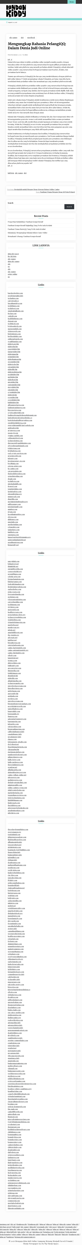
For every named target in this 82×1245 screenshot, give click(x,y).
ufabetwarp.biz (13, 344)
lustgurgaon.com (14, 893)
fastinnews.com (13, 1157)
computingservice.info (16, 974)
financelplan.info (14, 852)
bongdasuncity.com (15, 918)
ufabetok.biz (12, 395)
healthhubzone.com (15, 318)
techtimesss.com (14, 604)
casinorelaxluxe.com (15, 1145)
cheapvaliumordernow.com (18, 1101)
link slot (51, 1234)
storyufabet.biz (13, 387)
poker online (12, 274)
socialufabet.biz (13, 374)
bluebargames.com (15, 582)
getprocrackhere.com (16, 1155)
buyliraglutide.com (15, 336)
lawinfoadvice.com (14, 491)
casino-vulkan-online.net (17, 775)
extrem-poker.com (15, 466)
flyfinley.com (12, 880)
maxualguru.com (14, 916)
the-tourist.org (13, 635)
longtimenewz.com (15, 1170)
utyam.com (12, 512)
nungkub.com (13, 522)
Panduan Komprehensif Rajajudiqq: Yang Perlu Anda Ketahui (30, 225)
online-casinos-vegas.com (17, 788)
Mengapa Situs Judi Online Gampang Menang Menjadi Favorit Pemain (43, 1241)
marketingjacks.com (15, 793)
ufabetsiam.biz (13, 354)
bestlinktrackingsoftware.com (19, 1129)
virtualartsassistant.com (16, 1096)
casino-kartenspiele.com (17, 648)
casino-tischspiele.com (16, 653)
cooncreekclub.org (15, 571)
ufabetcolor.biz (13, 364)
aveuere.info (12, 929)
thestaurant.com (14, 1127)
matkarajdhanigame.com (17, 865)
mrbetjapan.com (14, 691)
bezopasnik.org (13, 714)
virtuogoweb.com (14, 331)
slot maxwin (4, 1229)
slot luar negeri (5, 1227)
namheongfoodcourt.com (17, 754)
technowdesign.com (15, 441)
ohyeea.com (12, 517)
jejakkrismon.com (14, 673)
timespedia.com (13, 671)
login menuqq (59, 1232)
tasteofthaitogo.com (15, 709)
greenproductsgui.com (16, 934)
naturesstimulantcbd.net (17, 540)
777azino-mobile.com (15, 436)
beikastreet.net (13, 564)
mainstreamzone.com (16, 949)
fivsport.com (12, 486)
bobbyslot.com (13, 898)
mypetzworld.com (14, 456)
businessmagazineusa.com (17, 1063)
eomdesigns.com (14, 1043)
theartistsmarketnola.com (17, 747)
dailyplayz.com (13, 1152)
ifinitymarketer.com (15, 1162)
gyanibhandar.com (15, 341)
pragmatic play (42, 1227)
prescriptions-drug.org (16, 615)
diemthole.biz (13, 676)
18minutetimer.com (15, 944)
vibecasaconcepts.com (16, 1056)
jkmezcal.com (13, 1117)
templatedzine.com (15, 489)
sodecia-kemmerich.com (17, 1107)
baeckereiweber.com (15, 293)
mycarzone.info (13, 1053)
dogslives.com (13, 997)
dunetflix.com (13, 499)
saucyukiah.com (13, 561)
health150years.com (15, 612)
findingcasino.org (14, 1018)
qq (9, 266)
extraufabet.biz (13, 367)
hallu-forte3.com (14, 760)
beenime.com (12, 1104)
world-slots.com (14, 870)
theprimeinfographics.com (18, 1099)
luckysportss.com (14, 1173)
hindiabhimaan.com (15, 800)
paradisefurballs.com (15, 926)
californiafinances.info (16, 732)
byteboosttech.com (15, 326)
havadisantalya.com (15, 303)
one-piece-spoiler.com (16, 1012)
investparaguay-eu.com (16, 461)
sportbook (31, 37)
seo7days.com (13, 699)
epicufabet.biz (13, 390)
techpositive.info (14, 979)
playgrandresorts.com (16, 1198)
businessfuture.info (15, 855)
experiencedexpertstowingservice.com (22, 1084)
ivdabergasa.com (14, 448)
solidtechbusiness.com (16, 1079)
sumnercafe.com (14, 496)
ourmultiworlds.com (15, 569)
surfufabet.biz (13, 377)
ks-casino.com (13, 468)
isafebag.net (12, 640)
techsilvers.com (13, 481)
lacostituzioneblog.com (16, 514)
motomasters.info (14, 1051)
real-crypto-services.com (17, 453)
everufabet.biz (13, 397)
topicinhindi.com (14, 834)
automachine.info (14, 1023)
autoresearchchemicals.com (18, 808)
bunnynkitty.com (14, 711)
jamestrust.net (13, 658)
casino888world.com (15, 1112)
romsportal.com (14, 1201)
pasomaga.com (13, 535)
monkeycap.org (13, 627)
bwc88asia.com (13, 463)
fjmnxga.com (12, 716)
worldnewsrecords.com (16, 1073)
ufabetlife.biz (12, 369)
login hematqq (5, 1234)
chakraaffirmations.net (16, 888)
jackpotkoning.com (15, 1165)
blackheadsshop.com (15, 1086)
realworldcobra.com (15, 1020)
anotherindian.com (15, 524)
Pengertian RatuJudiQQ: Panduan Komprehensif (25, 222)
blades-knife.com (14, 1010)
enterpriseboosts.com (16, 645)
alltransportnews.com (16, 405)
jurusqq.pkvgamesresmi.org (25, 1237)
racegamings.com (14, 1188)
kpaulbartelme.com (15, 1091)
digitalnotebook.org (15, 913)
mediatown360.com (15, 780)
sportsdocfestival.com (16, 1203)
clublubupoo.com (14, 1132)
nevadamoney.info (14, 737)
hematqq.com (48, 1232)
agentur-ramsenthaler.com (18, 1040)
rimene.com (12, 739)
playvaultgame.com (15, 1196)
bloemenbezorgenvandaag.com (19, 704)
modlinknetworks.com (16, 1168)
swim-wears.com (14, 592)
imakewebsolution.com (16, 873)
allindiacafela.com (14, 770)
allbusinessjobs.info (15, 842)
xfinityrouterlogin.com (16, 790)
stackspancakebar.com (16, 752)
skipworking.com (14, 663)
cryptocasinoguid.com (16, 413)
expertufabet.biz (14, 349)
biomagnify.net (13, 545)
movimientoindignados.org (18, 502)
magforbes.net (13, 625)
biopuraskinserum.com (16, 729)
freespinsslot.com (14, 923)
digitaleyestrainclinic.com (17, 782)
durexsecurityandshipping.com (19, 443)
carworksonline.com (15, 602)
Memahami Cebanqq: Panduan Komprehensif (24, 236)
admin (26, 54)
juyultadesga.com (14, 451)
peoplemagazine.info (15, 296)
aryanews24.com (14, 430)
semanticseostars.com (16, 946)
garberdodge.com (14, 589)
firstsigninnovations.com (17, 587)
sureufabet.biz (13, 382)
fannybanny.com (14, 1160)
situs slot (33, 1227)
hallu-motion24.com (15, 762)
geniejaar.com (13, 895)
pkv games (13, 37)
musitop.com (12, 509)
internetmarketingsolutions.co (19, 990)
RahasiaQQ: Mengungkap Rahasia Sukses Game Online (27, 233)
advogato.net (12, 637)
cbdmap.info (12, 860)
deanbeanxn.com (14, 862)
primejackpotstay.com (16, 1190)
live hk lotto (12, 256)
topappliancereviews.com (17, 795)
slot (22, 37)
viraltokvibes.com (14, 620)
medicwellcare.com (15, 1066)
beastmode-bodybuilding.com (19, 850)
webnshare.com (13, 954)
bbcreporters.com (14, 410)
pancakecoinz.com (14, 878)
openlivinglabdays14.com (17, 423)
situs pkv (75, 1224)
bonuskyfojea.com (14, 1137)
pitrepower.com (14, 777)
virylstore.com (13, 607)
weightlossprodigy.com (16, 908)
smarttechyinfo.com (15, 911)
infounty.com (12, 458)
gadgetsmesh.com (14, 962)
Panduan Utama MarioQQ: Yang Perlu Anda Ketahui (26, 229)
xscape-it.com (13, 433)
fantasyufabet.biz (14, 352)
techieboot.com (13, 308)
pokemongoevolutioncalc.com (19, 1183)
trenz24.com (12, 660)
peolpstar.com (13, 597)
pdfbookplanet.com (15, 1000)
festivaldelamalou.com (16, 584)
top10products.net (14, 845)
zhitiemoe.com (13, 519)
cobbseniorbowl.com (15, 438)
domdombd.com (14, 1150)
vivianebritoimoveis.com (16, 622)
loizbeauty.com (13, 665)
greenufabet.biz (13, 362)
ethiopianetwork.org (15, 959)
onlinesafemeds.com (15, 339)
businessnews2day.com (16, 1071)
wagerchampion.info (15, 1028)
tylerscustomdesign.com (17, 599)
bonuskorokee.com (15, 1140)
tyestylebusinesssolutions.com (19, 1122)
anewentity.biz (13, 693)
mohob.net (12, 906)
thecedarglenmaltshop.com (18, 829)
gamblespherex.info (15, 1038)
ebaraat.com (12, 321)
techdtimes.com (13, 306)
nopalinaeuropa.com (15, 542)
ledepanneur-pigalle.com (17, 742)
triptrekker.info (13, 1046)
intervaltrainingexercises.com (19, 1119)
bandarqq (10, 1237)
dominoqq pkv (21, 1224)
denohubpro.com (14, 1007)
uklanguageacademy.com (17, 837)
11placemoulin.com (15, 901)
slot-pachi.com (13, 921)
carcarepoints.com (15, 471)
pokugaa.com (13, 1193)
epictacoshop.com (14, 726)
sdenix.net (11, 630)
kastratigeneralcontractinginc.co (20, 418)
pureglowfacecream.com (17, 686)
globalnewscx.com (14, 995)
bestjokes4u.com (14, 890)
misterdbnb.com (14, 1114)
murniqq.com (37, 1232)
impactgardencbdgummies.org (19, 537)
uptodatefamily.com (15, 507)
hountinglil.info (13, 885)
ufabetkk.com (13, 678)
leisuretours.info (14, 967)
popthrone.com (13, 868)
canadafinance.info (15, 734)
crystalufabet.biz (14, 392)
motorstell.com (13, 610)
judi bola (11, 173)
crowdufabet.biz (14, 400)
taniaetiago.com (13, 530)
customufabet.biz (14, 385)
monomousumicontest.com (18, 1030)
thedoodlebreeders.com (16, 474)
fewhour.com (12, 941)
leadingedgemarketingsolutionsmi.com (22, 415)
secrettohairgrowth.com (17, 706)
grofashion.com (13, 1180)
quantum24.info (13, 1058)
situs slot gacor (13, 254)
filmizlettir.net (13, 566)
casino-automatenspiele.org (18, 650)
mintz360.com (13, 903)
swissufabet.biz (13, 357)
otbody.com (12, 655)
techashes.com (13, 298)
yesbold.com (12, 316)
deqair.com (12, 479)
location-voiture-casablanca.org (20, 1089)
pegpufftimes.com (14, 574)
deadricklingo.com (15, 1033)
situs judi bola (11, 1232)
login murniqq (71, 1232)
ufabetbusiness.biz (14, 359)
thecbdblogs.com (14, 805)
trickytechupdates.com (16, 798)
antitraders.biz (13, 428)
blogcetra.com (13, 987)
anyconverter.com (14, 668)
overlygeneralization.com (17, 957)
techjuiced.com (13, 324)
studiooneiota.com (14, 1015)
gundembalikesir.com (16, 311)
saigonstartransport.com (17, 719)
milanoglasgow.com (15, 757)
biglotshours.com (14, 334)
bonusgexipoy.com (14, 1142)
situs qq (42, 1224)
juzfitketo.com (13, 532)
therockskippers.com (15, 765)
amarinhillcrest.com (15, 632)
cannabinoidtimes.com (16, 931)
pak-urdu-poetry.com (16, 984)
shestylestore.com (14, 1206)
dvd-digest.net (13, 744)
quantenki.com (13, 1061)
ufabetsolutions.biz (15, 372)
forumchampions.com (16, 579)
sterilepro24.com (14, 1076)
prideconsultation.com (16, 883)
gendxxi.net (12, 1048)
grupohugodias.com (15, 476)
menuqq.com (4, 1224)
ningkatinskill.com (14, 484)
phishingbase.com (14, 1185)
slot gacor (53, 1227)
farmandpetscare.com (16, 972)
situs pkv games (13, 261)
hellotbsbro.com (14, 969)
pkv (9, 264)
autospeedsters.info (15, 1025)
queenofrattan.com (15, 1002)
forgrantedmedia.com (16, 594)
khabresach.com (14, 803)
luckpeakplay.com (14, 1175)
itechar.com (12, 313)
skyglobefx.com (13, 1035)
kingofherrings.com (15, 688)
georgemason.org (14, 832)
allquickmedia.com (14, 681)
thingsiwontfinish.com (16, 1208)
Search (10, 203)
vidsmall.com (12, 1068)
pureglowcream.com (15, 701)
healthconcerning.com (16, 936)
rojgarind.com (13, 939)
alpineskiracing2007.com (17, 772)
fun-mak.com (13, 1109)
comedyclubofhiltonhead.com (19, 1094)
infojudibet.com (13, 857)
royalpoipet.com (14, 1124)
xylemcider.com (13, 527)
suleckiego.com (13, 813)
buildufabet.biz (13, 402)
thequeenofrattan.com (16, 1005)
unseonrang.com (14, 982)
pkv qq (12, 1224)
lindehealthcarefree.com (17, 840)
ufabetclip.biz (13, 346)
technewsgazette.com (16, 683)
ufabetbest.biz (13, 380)
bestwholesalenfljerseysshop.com (20, 420)
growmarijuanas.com (15, 951)
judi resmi (16, 1227)
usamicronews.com (15, 1178)
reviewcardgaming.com (16, 1081)
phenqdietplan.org (15, 494)
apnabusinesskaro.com (16, 810)
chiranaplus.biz (13, 749)
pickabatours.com (14, 847)
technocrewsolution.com (17, 617)
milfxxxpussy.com (14, 504)
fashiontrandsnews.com (16, 407)
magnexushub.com (15, 329)
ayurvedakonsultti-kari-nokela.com (21, 425)
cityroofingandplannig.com (18, 446)
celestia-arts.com (14, 576)
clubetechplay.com (14, 1147)
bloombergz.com (14, 643)
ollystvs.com (12, 992)
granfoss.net (12, 767)
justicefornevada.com (15, 964)
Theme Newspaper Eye (32, 1244)
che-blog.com (13, 875)
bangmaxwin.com (14, 721)
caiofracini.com (13, 977)
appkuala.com (13, 696)
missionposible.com (15, 785)
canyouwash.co (13, 301)
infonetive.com (13, 724)
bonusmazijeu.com (14, 1134)
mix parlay (21, 1232)
